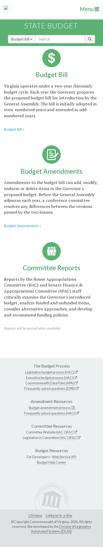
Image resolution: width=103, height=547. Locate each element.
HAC (59, 432)
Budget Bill (20, 39)
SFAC (69, 432)
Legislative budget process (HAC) (49, 372)
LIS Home (35, 515)
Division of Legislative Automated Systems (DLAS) (61, 528)
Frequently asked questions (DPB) (49, 388)
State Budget (51, 25)
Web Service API (64, 457)
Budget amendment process (50, 408)
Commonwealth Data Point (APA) (49, 383)
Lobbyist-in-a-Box (59, 515)
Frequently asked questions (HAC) (49, 413)
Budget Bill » (14, 129)
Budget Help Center (51, 462)
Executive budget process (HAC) (49, 378)
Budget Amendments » (22, 225)
